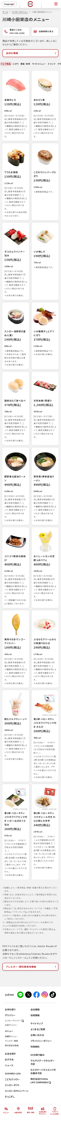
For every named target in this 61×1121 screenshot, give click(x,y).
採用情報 (35, 1015)
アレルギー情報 (11, 1040)
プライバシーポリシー (41, 1040)
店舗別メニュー (11, 1036)
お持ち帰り (10, 1009)
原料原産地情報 (11, 1045)
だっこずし (10, 1096)
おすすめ (9, 1059)
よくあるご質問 (37, 1029)
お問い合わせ (37, 1035)
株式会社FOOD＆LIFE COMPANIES (39, 1080)
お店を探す (10, 1053)
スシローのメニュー (20, 11)
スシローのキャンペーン (17, 1090)
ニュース (9, 1065)
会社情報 (35, 1009)
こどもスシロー (12, 1079)
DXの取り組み (37, 1054)
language (9, 4)
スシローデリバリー (13, 1020)
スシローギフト (12, 1085)
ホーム (5, 11)
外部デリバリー (11, 1025)
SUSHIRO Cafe (13, 1073)
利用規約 (35, 1046)
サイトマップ (36, 1023)
